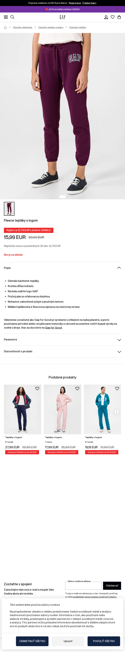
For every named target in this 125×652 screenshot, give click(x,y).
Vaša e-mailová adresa (79, 581)
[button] (116, 412)
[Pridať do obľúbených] (37, 388)
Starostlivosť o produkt (18, 351)
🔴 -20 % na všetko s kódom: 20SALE (63, 9)
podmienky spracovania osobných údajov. (95, 596)
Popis (7, 267)
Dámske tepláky (77, 27)
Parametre (10, 339)
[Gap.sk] (62, 17)
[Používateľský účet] (106, 17)
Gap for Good (53, 327)
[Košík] (119, 17)
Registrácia (75, 3)
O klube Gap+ (89, 3)
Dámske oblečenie (22, 27)
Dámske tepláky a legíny (50, 27)
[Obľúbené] (113, 17)
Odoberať (112, 585)
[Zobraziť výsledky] (12, 17)
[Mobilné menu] (6, 17)
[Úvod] (5, 27)
